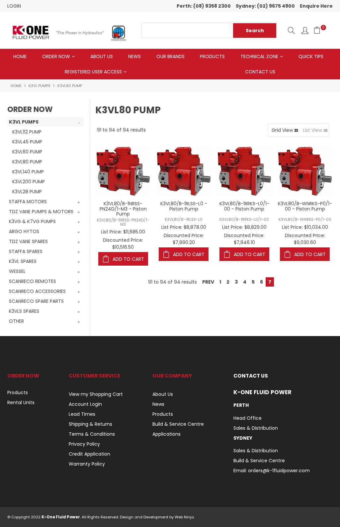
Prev (208, 282)
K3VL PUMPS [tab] (24, 122)
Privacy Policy (84, 444)
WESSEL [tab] (17, 271)
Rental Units (21, 402)
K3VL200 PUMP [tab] (28, 181)
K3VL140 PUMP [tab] (28, 171)
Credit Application (89, 454)
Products (212, 56)
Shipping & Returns (90, 424)
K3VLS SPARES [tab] (24, 311)
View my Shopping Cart (96, 394)
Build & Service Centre (178, 424)
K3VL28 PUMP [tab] (27, 191)
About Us (101, 56)
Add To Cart (128, 259)
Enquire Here (316, 6)
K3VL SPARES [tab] (23, 261)
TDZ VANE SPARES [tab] (28, 241)
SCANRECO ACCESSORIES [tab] (37, 291)
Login (14, 6)
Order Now (56, 56)
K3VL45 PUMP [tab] (27, 141)
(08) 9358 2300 (212, 6)
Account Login (85, 404)
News (134, 56)
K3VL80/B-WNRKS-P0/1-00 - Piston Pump (305, 206)
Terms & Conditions (92, 434)
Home (20, 56)
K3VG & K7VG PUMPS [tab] (32, 221)
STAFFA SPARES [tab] (25, 251)
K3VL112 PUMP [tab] (27, 132)
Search (291, 30)
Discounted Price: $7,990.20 (184, 239)
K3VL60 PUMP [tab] (27, 151)
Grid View (282, 130)
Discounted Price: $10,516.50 (123, 243)
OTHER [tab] (16, 321)
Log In (304, 30)
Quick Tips (310, 56)
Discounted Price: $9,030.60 (305, 239)
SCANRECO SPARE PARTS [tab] (36, 301)
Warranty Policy (87, 464)
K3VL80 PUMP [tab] (27, 161)
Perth (241, 405)
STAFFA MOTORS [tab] (28, 201)
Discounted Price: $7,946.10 (244, 239)
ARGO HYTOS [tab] (24, 231)
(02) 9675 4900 (276, 6)
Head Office (247, 418)
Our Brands (170, 56)
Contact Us (260, 71)
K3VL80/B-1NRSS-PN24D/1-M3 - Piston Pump (123, 208)
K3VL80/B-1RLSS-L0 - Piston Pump (183, 206)
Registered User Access (93, 71)
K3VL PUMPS (39, 85)
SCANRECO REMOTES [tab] (32, 281)
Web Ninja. (185, 517)
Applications (166, 434)
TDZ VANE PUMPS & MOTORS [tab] (41, 211)
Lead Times (82, 414)
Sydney (242, 438)
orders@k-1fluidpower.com (279, 470)
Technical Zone (259, 56)
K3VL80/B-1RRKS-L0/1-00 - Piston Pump (244, 206)
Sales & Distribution (255, 428)
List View (312, 130)
